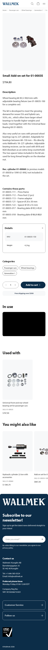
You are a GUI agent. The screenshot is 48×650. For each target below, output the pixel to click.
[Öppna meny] (43, 4)
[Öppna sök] (32, 4)
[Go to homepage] (13, 3)
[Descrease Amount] (5, 285)
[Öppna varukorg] (38, 4)
